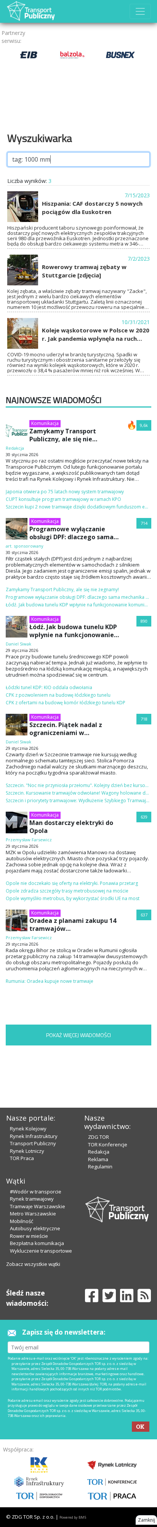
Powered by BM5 (72, 1517)
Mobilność (21, 1221)
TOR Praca (22, 1158)
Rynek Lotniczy (27, 1151)
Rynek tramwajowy (32, 1198)
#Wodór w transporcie (35, 1191)
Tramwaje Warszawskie (37, 1206)
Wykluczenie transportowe (41, 1250)
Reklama (98, 1159)
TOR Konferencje (107, 1144)
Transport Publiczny (33, 1143)
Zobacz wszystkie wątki (33, 1264)
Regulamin (100, 1166)
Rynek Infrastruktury (34, 1136)
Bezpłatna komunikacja (37, 1243)
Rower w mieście (29, 1236)
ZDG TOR (98, 1136)
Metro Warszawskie (33, 1213)
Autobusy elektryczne (35, 1228)
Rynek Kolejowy (28, 1128)
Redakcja (98, 1151)
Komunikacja (45, 423)
